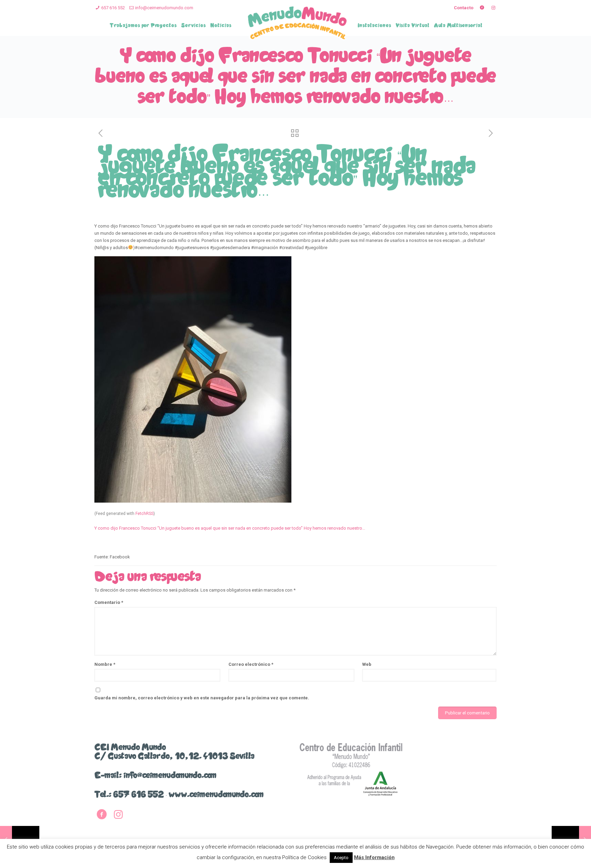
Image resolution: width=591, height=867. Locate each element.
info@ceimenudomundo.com (164, 7)
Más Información (374, 857)
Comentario (108, 602)
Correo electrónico (250, 664)
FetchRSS (144, 513)
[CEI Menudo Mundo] (297, 23)
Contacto (463, 7)
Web (366, 664)
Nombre (104, 664)
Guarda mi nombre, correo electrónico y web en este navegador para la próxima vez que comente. (201, 697)
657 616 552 (113, 7)
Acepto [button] (341, 857)
